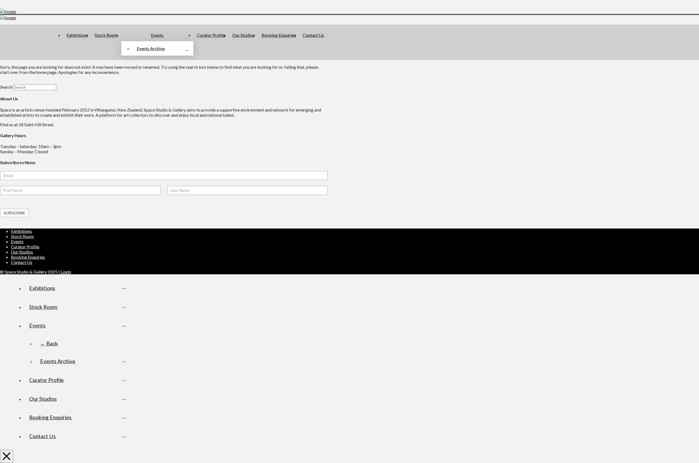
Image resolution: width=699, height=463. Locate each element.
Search (6, 86)
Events (17, 241)
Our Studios (22, 251)
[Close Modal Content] (6, 456)
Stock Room (22, 236)
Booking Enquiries (28, 257)
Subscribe (14, 213)
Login (66, 271)
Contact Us (21, 262)
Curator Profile (25, 246)
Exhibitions (21, 231)
